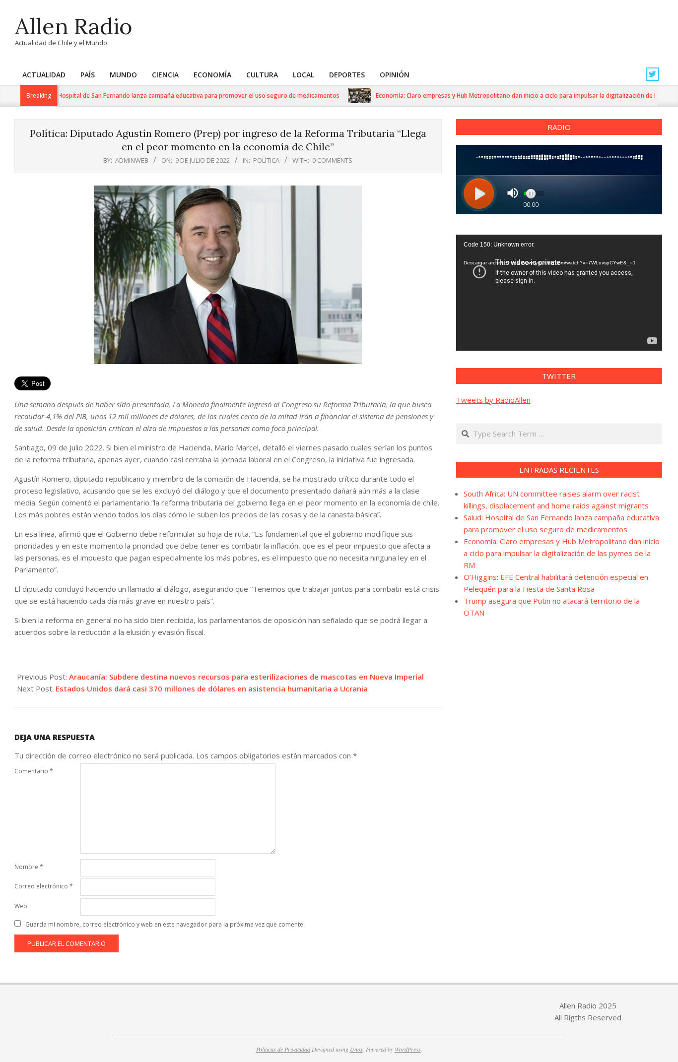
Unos (356, 1049)
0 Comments (332, 160)
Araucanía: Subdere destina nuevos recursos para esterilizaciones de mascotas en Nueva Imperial (246, 677)
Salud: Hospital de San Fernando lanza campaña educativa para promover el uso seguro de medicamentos (169, 95)
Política (266, 160)
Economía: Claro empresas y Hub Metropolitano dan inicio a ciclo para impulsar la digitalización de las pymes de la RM (562, 553)
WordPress (408, 1049)
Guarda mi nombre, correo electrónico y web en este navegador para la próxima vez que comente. (165, 924)
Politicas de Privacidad (283, 1049)
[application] (559, 293)
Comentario (33, 771)
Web (20, 906)
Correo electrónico (43, 886)
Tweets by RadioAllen (493, 400)
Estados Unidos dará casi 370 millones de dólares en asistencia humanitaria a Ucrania (212, 688)
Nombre (28, 867)
